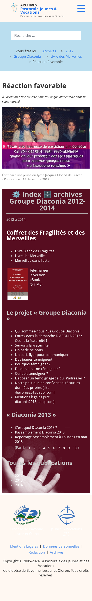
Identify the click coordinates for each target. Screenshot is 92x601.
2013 (19, 480)
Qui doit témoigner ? (31, 373)
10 (75, 448)
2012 (19, 475)
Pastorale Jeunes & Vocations (38, 8)
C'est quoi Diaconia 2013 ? (36, 427)
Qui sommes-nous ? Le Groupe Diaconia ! (48, 331)
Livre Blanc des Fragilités (34, 251)
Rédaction (37, 552)
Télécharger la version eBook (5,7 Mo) (39, 277)
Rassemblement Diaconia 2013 (40, 432)
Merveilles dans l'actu (32, 260)
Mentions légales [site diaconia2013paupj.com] (35, 399)
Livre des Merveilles (30, 255)
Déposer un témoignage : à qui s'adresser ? (50, 378)
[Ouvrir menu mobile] (81, 8)
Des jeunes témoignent (33, 359)
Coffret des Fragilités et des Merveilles (45, 235)
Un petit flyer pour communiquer (42, 354)
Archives (57, 552)
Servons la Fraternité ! (32, 345)
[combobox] (46, 35)
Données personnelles (61, 546)
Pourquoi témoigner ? (32, 364)
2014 (19, 485)
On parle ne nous (29, 350)
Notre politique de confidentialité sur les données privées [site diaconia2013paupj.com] (47, 388)
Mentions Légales (24, 546)
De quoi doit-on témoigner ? (37, 368)
